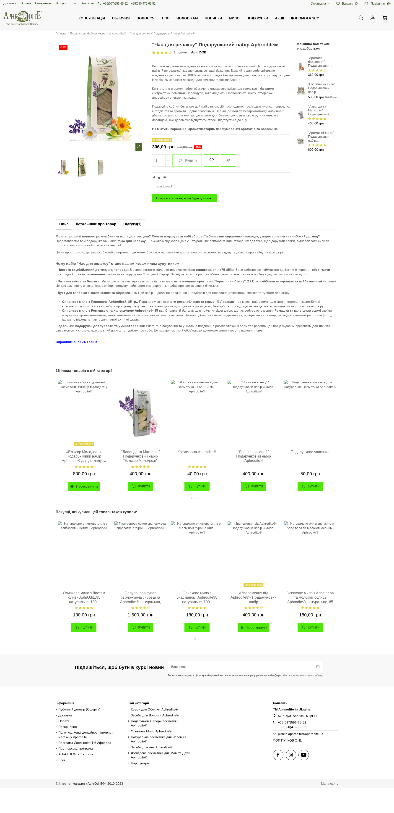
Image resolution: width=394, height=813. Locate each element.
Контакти (87, 3)
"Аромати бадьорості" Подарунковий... (320, 61)
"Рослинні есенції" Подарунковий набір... (321, 88)
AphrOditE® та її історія (75, 754)
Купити (191, 160)
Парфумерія (140, 763)
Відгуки (61, 3)
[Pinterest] (164, 178)
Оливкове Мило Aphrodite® (151, 731)
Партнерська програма (75, 748)
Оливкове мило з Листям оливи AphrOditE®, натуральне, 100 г (84, 597)
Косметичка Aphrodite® (197, 452)
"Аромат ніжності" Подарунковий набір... (321, 136)
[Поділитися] (154, 178)
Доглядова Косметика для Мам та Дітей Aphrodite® (160, 755)
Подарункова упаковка (310, 452)
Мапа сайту (329, 783)
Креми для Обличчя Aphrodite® (154, 709)
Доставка (9, 3)
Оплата (26, 3)
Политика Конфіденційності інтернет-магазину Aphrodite (86, 735)
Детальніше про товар (96, 224)
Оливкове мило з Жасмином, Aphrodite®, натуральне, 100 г (197, 597)
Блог (73, 3)
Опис (64, 224)
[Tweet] (159, 178)
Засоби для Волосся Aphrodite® (155, 715)
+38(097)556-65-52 (115, 3)
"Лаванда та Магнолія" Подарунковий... (320, 110)
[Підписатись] (318, 666)
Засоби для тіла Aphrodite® (151, 747)
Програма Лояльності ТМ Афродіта (84, 743)
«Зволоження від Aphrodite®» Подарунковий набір (254, 597)
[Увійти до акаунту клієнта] (373, 18)
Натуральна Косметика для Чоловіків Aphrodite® (158, 739)
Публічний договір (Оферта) (79, 709)
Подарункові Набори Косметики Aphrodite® (154, 723)
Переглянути (86, 486)
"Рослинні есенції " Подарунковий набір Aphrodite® (253, 456)
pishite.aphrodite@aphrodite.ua (300, 734)
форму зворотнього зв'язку (306, 675)
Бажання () (350, 3)
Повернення (43, 3)
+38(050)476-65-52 (143, 3)
